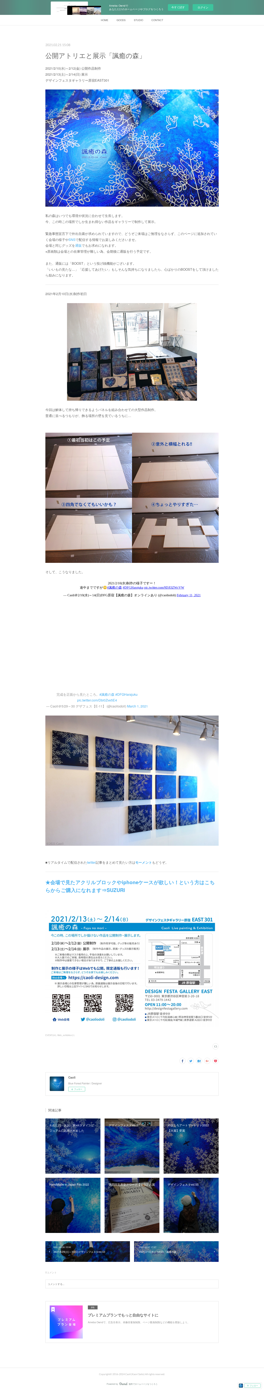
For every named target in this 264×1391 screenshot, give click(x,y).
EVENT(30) (50, 1035)
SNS (71, 239)
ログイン (203, 7)
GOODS (121, 20)
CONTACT (157, 20)
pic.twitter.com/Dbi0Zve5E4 (97, 700)
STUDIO (138, 20)
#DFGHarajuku (126, 694)
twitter (91, 862)
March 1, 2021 (137, 706)
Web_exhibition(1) (65, 1035)
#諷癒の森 (106, 694)
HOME (104, 20)
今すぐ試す (178, 7)
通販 (78, 245)
